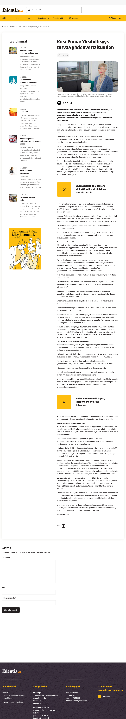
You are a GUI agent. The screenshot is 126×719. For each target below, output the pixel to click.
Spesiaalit (31, 18)
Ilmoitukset (42, 18)
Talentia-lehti (58, 18)
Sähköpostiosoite (9, 598)
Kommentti (7, 558)
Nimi (4, 588)
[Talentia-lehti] (12, 10)
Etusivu (4, 27)
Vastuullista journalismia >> (12, 702)
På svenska (73, 18)
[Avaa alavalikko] (10, 18)
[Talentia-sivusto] (116, 18)
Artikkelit (5, 18)
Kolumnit (18, 18)
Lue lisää (28, 70)
